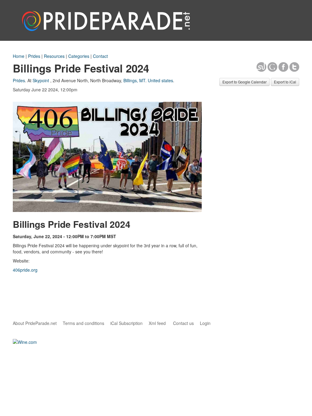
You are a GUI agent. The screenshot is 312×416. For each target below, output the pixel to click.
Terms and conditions (83, 323)
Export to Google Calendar (244, 81)
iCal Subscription (126, 323)
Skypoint (41, 80)
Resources (54, 56)
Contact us (183, 323)
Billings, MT (134, 80)
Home (18, 56)
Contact (100, 56)
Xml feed (157, 323)
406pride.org (25, 270)
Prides (34, 56)
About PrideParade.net (35, 323)
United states (160, 80)
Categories (78, 56)
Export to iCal (285, 81)
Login (205, 323)
